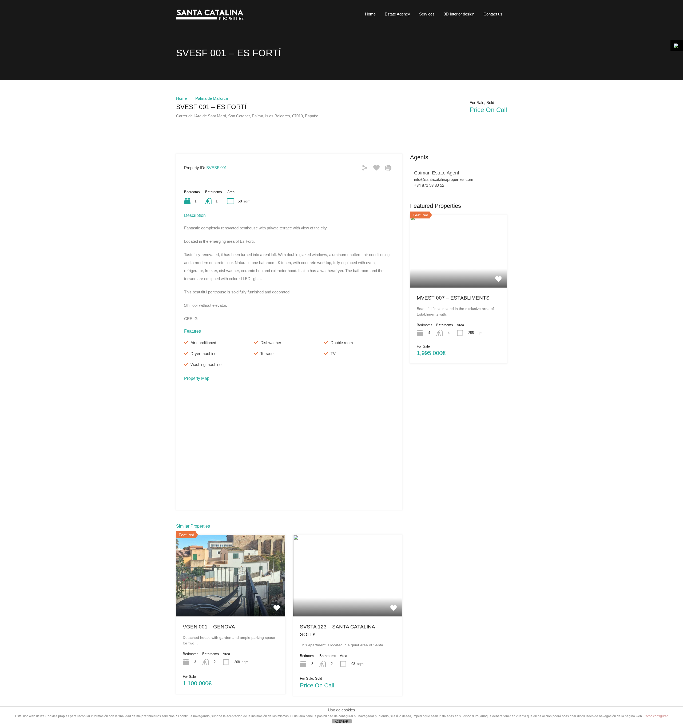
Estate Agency (397, 14)
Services (427, 14)
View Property (230, 600)
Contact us (492, 14)
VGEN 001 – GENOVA (209, 627)
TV (333, 353)
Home (370, 14)
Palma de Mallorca (211, 98)
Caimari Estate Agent (436, 173)
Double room (342, 342)
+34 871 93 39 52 (429, 185)
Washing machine (205, 364)
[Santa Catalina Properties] (212, 20)
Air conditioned (203, 342)
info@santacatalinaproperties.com (443, 179)
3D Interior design (459, 14)
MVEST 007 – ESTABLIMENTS (453, 298)
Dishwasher (270, 342)
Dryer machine (203, 353)
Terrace (266, 353)
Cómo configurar (656, 716)
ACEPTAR (341, 721)
